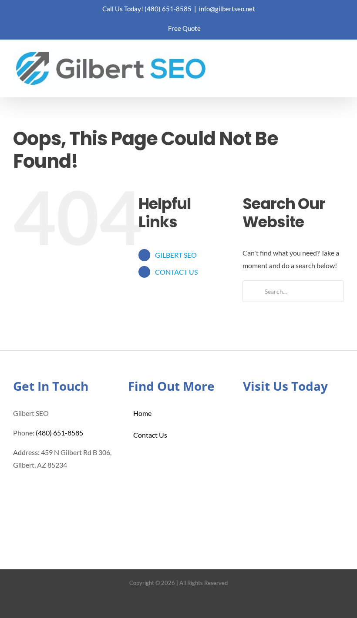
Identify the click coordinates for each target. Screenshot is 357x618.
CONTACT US (176, 272)
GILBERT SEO (176, 255)
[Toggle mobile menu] (340, 60)
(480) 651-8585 (168, 9)
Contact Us (150, 435)
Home (142, 413)
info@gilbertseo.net (227, 9)
